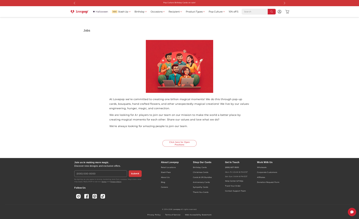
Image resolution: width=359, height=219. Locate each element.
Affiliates (261, 177)
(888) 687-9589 (232, 167)
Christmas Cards (200, 172)
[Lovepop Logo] (79, 11)
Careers (164, 187)
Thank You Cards (200, 192)
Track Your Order (233, 186)
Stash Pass (166, 172)
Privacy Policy (115, 182)
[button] (121, 12)
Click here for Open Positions (179, 143)
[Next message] (284, 3)
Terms (104, 182)
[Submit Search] (272, 11)
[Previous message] (74, 3)
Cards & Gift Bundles (202, 177)
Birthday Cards (200, 167)
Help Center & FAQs (234, 181)
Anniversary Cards (201, 182)
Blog (163, 182)
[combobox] (259, 11)
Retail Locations (168, 167)
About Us (165, 177)
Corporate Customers (267, 172)
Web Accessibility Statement (198, 215)
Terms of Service (172, 215)
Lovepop (176, 209)
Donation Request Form (268, 182)
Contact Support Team (235, 191)
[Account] (279, 11)
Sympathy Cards (200, 187)
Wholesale (261, 167)
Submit (135, 173)
